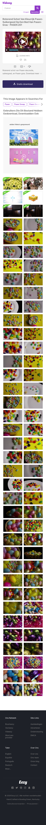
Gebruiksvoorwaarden (16, 804)
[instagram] (25, 788)
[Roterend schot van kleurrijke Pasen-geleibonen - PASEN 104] (12, 498)
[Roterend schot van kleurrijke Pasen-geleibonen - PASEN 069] (33, 457)
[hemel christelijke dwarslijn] (12, 197)
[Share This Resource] (25, 59)
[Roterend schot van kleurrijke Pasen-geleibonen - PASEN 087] (33, 430)
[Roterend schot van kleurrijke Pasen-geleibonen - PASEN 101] (33, 252)
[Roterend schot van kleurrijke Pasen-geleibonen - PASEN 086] (12, 484)
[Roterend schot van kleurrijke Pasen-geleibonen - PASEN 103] (12, 279)
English (8, 754)
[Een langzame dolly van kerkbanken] (12, 211)
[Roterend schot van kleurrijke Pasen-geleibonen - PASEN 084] (12, 265)
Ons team (35, 757)
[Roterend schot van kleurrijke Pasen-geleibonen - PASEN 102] (33, 471)
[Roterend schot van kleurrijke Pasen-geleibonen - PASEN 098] (33, 306)
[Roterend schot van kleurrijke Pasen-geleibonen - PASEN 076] (12, 389)
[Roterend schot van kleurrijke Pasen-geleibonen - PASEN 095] (33, 348)
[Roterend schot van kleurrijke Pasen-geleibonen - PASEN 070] (12, 224)
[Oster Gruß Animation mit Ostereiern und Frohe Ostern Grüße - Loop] (24, 138)
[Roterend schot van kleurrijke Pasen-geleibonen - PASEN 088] (12, 375)
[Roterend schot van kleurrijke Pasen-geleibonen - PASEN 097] (33, 389)
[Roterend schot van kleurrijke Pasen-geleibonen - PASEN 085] (12, 306)
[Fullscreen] (39, 50)
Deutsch (8, 765)
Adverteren (35, 728)
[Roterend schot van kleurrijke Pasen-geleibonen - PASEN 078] (33, 334)
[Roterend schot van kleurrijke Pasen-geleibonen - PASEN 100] (33, 265)
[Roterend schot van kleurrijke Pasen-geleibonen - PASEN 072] (12, 238)
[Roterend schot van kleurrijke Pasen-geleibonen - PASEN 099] (12, 252)
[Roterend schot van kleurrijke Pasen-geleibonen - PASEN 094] (33, 402)
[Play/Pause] (7, 50)
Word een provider (9, 736)
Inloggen (26, 12)
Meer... (8, 769)
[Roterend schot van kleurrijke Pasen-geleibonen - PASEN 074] (12, 293)
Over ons (34, 754)
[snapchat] (29, 788)
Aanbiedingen (36, 724)
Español (8, 757)
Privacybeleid (32, 804)
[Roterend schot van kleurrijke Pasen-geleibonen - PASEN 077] (12, 471)
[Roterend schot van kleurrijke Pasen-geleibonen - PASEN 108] (33, 293)
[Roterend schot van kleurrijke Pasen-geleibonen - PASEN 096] (33, 484)
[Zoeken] (37, 8)
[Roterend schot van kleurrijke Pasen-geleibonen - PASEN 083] (33, 443)
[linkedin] (33, 788)
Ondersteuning (37, 731)
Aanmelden (35, 12)
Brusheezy (9, 724)
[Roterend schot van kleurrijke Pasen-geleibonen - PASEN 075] (33, 279)
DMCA (33, 735)
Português (9, 761)
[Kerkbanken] (33, 211)
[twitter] (17, 788)
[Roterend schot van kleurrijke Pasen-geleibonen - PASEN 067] (33, 320)
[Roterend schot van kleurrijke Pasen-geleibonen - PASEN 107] (33, 224)
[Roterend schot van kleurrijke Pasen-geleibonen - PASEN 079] (33, 375)
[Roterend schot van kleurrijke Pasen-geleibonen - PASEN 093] (12, 457)
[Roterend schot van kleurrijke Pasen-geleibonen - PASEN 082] (33, 238)
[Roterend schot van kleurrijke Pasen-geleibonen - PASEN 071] (12, 430)
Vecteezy (9, 728)
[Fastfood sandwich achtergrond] (33, 197)
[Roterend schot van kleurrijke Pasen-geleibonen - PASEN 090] (33, 416)
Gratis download (25, 84)
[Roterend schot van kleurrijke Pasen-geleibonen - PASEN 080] (33, 498)
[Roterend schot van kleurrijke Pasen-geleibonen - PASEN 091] (12, 348)
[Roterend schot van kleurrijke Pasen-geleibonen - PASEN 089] (12, 334)
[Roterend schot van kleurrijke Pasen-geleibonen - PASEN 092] (12, 416)
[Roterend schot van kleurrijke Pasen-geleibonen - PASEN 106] (12, 361)
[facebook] (13, 788)
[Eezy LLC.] (23, 783)
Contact (34, 765)
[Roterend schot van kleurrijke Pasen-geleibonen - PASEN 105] (12, 443)
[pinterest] (21, 788)
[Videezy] (7, 3)
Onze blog (35, 761)
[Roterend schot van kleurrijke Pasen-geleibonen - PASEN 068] (12, 402)
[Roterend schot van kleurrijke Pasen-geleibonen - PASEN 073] (12, 320)
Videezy (8, 731)
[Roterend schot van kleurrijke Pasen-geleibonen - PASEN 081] (33, 361)
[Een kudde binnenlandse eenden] (33, 183)
